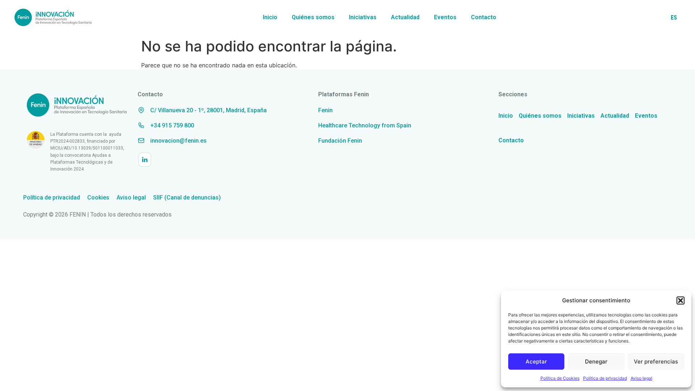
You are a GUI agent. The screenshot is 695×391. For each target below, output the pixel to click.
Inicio (270, 17)
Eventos (445, 17)
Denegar (596, 361)
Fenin (325, 110)
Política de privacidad (605, 378)
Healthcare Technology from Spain (364, 125)
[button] (680, 300)
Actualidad (405, 17)
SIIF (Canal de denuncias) (187, 197)
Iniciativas (362, 17)
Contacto (483, 17)
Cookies (98, 197)
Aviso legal (641, 378)
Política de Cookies (560, 378)
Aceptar (536, 361)
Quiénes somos (313, 17)
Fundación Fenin (340, 140)
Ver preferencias (656, 361)
